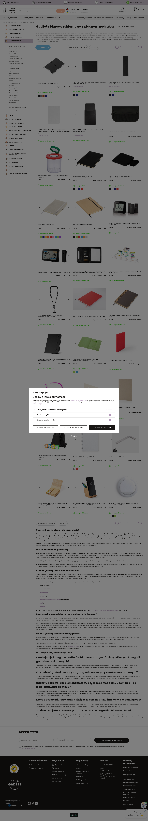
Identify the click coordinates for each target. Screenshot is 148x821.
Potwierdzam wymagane (73, 428)
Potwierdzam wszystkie (102, 428)
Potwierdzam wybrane (45, 428)
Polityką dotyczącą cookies (78, 400)
